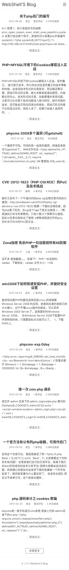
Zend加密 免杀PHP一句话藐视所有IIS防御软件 (34, 245)
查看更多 (34, 550)
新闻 (27, 191)
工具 (27, 251)
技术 (27, 292)
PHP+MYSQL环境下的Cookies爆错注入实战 (34, 67)
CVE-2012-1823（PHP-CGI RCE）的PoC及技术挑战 (34, 184)
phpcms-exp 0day (35, 344)
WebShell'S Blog (19, 4)
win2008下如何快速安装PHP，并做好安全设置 (34, 286)
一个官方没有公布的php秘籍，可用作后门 (34, 442)
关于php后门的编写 (35, 16)
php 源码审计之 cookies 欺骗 (34, 499)
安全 (27, 21)
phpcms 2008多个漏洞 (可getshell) (34, 133)
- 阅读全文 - (34, 50)
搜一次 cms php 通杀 (34, 389)
